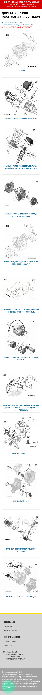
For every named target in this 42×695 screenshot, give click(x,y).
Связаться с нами (10, 641)
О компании (8, 626)
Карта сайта (8, 645)
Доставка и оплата (10, 630)
